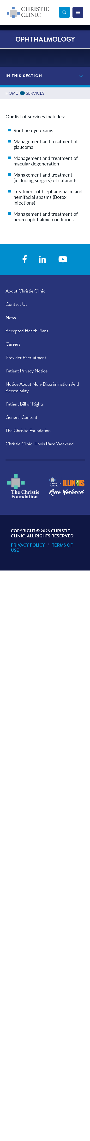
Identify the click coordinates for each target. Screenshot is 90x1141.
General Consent (21, 417)
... (23, 92)
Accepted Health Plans (27, 330)
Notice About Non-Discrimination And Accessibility (42, 387)
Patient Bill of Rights (25, 403)
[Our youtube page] (63, 259)
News (11, 317)
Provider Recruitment (26, 357)
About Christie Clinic (25, 290)
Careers (13, 344)
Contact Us (16, 304)
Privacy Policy (28, 545)
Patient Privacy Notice (27, 370)
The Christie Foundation (28, 430)
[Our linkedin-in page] (42, 259)
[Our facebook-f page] (25, 259)
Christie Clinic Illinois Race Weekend (40, 443)
